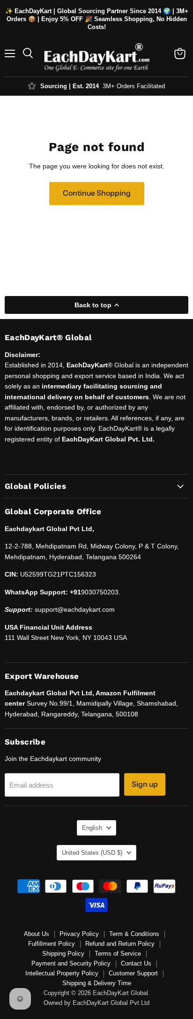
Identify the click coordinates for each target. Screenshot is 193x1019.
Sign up (145, 784)
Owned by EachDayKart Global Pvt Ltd (96, 1002)
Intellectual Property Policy (61, 973)
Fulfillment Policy (51, 943)
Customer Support (133, 973)
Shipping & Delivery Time (96, 983)
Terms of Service (118, 953)
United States (92, 852)
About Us (36, 933)
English (92, 827)
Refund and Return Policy (120, 943)
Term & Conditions (134, 933)
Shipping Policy (63, 953)
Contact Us (136, 963)
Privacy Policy (79, 933)
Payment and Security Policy (71, 963)
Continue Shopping (97, 193)
